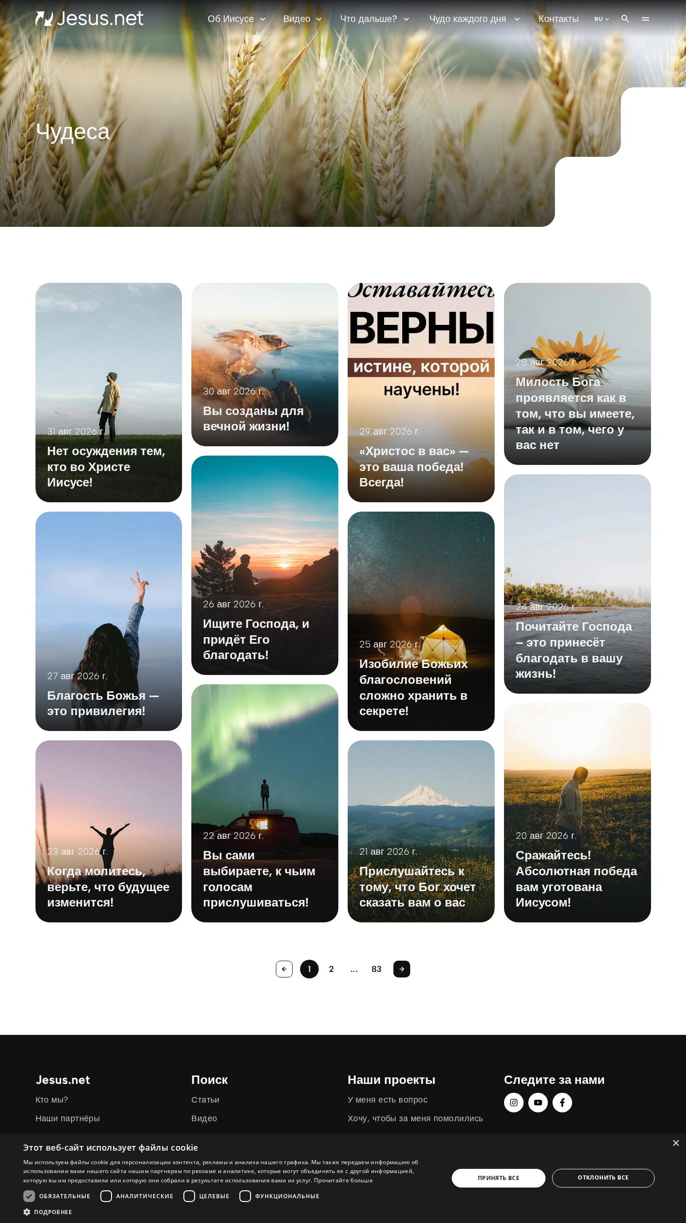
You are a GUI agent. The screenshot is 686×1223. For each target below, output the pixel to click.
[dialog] (343, 1178)
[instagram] (514, 1102)
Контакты (559, 18)
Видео (296, 18)
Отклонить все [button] (603, 1177)
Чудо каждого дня (467, 18)
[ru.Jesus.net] (89, 18)
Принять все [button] (498, 1178)
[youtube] (538, 1102)
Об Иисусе (231, 18)
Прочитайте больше (343, 1180)
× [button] (675, 1143)
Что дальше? (368, 18)
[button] (229, 1211)
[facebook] (562, 1102)
